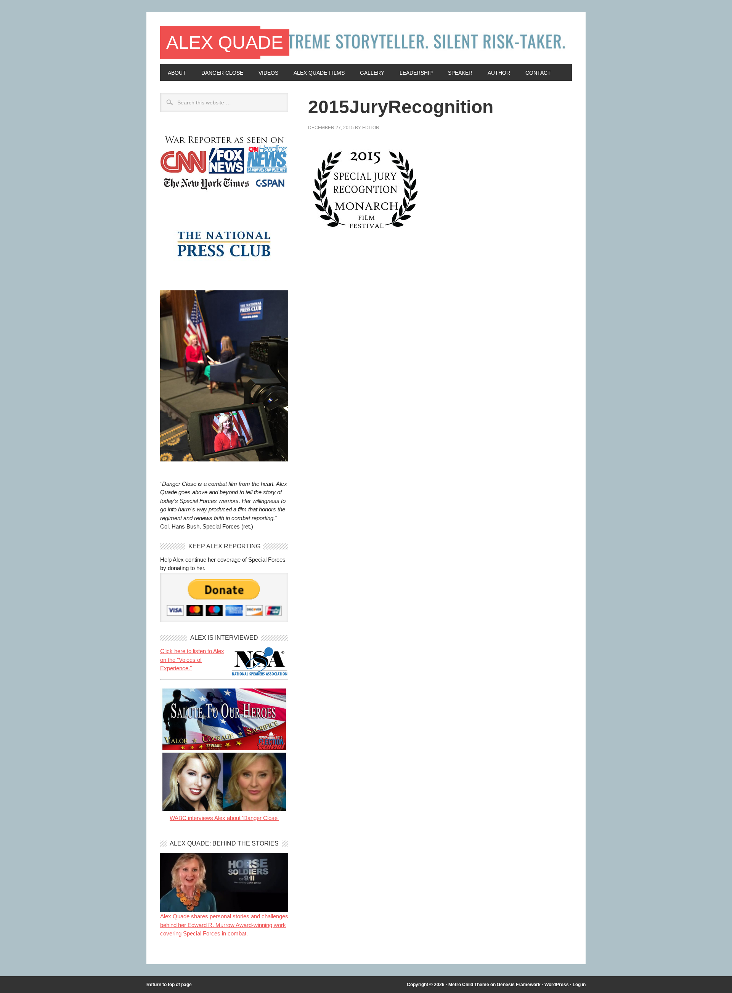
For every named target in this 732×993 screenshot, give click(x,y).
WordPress (556, 984)
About (177, 73)
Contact (538, 73)
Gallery (372, 73)
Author (499, 73)
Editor (370, 127)
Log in (579, 984)
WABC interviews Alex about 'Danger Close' (224, 818)
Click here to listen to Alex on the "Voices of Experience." (192, 659)
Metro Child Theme (468, 984)
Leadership (416, 73)
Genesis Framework (519, 984)
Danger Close (222, 73)
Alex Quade (224, 42)
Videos (268, 73)
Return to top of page (169, 984)
